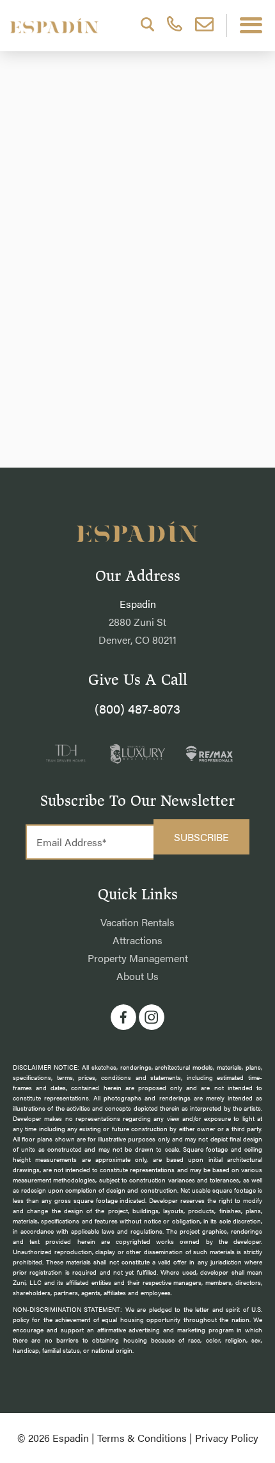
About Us (137, 976)
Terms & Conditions (142, 1437)
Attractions (137, 940)
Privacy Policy (226, 1437)
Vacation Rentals (137, 922)
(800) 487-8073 (137, 708)
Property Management (138, 958)
